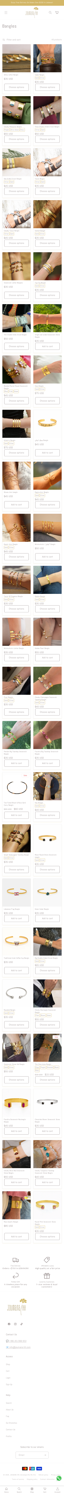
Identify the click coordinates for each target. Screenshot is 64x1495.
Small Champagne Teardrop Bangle (16, 855)
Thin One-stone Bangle (43, 1064)
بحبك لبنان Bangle (41, 440)
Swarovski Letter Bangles (13, 283)
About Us (10, 1409)
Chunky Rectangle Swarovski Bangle (45, 1011)
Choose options (16, 87)
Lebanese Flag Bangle (12, 909)
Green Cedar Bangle (42, 909)
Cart (8, 1371)
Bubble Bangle (40, 596)
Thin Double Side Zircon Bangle (15, 335)
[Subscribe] (45, 1455)
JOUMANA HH (14, 1475)
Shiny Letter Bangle (11, 75)
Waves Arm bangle (11, 492)
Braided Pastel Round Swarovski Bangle (16, 387)
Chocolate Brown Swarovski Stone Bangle (47, 1120)
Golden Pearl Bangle (42, 648)
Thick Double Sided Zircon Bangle (47, 127)
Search (9, 1403)
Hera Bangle (39, 386)
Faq (7, 1416)
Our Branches (11, 1423)
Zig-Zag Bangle (40, 283)
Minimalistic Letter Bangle (14, 648)
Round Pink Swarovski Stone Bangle (45, 1223)
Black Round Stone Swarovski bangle (46, 856)
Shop (8, 1364)
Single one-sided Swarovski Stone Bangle (47, 336)
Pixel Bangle (8, 697)
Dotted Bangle (40, 231)
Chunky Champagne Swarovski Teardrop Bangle (46, 698)
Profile (8, 1436)
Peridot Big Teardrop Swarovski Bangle (15, 753)
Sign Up (9, 1384)
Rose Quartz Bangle (11, 1222)
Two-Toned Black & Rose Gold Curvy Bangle (15, 804)
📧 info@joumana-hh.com (18, 1347)
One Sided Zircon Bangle (13, 179)
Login (8, 1377)
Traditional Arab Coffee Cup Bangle (16, 958)
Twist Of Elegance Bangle (13, 596)
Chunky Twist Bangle (11, 231)
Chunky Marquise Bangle (13, 127)
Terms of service (18, 1479)
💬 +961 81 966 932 (16, 1341)
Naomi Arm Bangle (11, 544)
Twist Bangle (40, 179)
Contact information (47, 1479)
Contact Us (10, 1429)
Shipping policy (32, 1479)
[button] (6, 12)
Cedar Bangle (39, 75)
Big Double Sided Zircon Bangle (46, 958)
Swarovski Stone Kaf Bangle (14, 1064)
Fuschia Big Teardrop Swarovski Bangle (46, 753)
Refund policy (43, 1475)
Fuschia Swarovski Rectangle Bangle (15, 1120)
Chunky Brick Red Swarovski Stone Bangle (14, 1172)
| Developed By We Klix (28, 1475)
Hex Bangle (39, 803)
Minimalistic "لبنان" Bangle (45, 544)
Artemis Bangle (9, 440)
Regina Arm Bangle (42, 492)
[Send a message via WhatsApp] (59, 1478)
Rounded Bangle (9, 1010)
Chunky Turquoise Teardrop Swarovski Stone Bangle (44, 1172)
